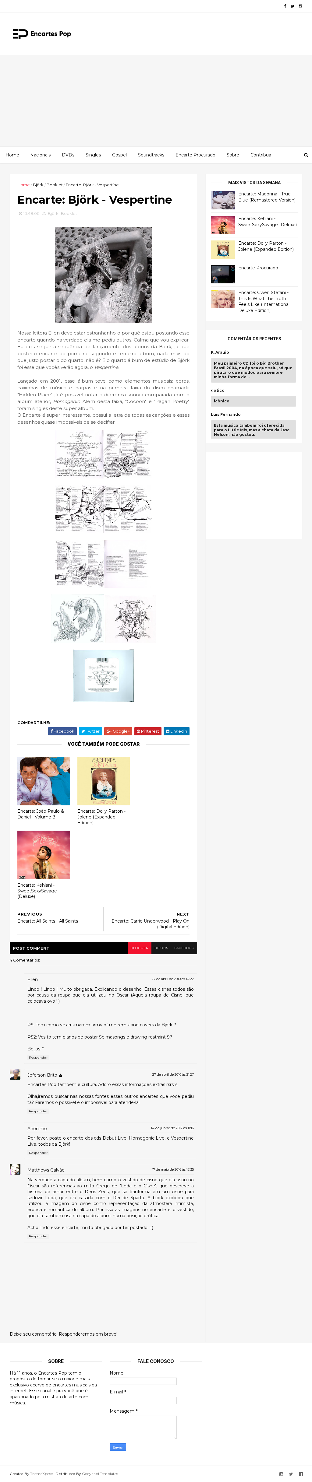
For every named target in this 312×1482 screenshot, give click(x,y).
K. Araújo (220, 352)
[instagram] (300, 6)
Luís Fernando (226, 414)
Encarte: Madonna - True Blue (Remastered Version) (267, 197)
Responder (38, 1058)
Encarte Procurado (195, 155)
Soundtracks (151, 155)
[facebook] (285, 6)
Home (12, 155)
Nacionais (40, 155)
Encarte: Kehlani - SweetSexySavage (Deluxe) (37, 890)
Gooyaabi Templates (100, 1473)
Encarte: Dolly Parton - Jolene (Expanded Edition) (101, 816)
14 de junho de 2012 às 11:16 (172, 1128)
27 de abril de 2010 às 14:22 (173, 979)
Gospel (119, 155)
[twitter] (292, 6)
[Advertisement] (156, 100)
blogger (139, 948)
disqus (161, 948)
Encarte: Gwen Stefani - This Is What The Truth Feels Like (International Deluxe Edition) (263, 301)
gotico (218, 390)
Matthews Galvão (46, 1170)
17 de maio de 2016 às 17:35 (173, 1169)
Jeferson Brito (42, 1075)
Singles (93, 155)
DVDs (68, 155)
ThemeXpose (41, 1473)
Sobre (233, 155)
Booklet (55, 184)
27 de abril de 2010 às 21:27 (173, 1074)
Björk (38, 184)
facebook (184, 948)
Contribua (260, 155)
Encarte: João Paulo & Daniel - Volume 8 (40, 814)
